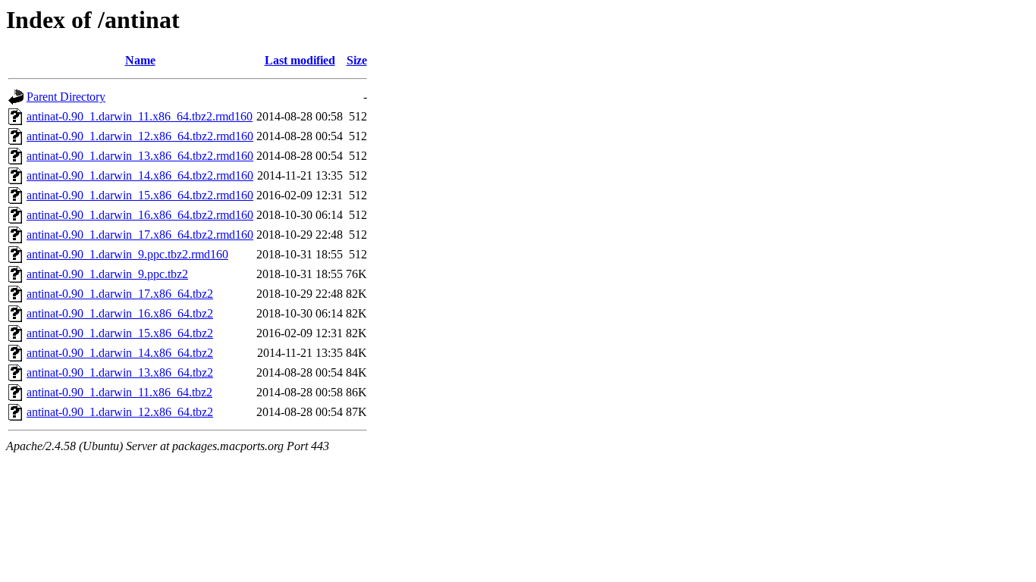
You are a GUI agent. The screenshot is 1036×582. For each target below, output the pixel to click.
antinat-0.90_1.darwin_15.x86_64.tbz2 (120, 333)
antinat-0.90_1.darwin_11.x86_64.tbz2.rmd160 (140, 116)
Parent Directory (66, 96)
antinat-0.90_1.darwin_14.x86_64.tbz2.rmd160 (140, 175)
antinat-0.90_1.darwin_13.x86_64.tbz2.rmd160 (140, 155)
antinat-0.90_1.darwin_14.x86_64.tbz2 (120, 352)
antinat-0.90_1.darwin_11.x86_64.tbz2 (119, 392)
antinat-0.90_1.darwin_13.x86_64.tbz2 (120, 372)
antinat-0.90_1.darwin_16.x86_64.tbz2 (120, 313)
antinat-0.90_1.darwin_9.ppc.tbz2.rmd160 (127, 254)
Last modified (300, 60)
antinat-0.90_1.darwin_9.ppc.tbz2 (107, 274)
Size (357, 60)
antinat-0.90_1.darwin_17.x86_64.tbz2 (120, 293)
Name (140, 60)
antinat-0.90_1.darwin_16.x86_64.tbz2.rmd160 (140, 214)
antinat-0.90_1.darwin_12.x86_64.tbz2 (120, 411)
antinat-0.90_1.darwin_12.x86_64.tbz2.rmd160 (140, 136)
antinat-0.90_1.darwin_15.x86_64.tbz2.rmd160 (140, 195)
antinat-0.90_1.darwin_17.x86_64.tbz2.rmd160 (140, 234)
